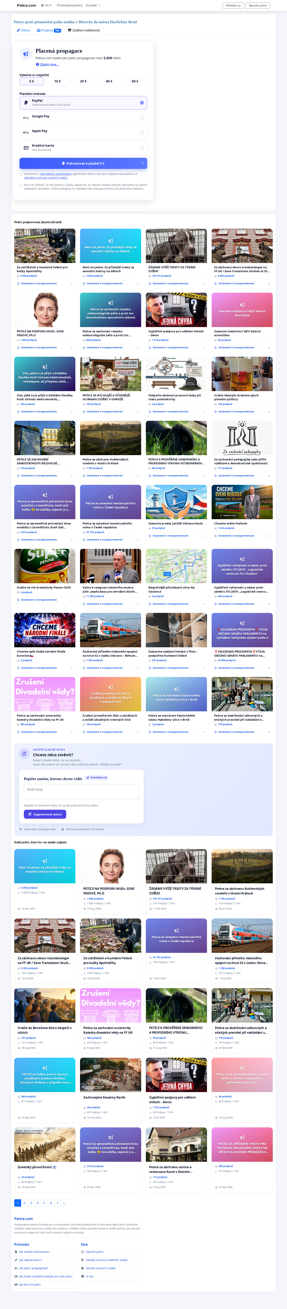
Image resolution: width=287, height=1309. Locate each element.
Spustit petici (258, 5)
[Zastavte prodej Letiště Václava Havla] (176, 512)
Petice (25, 30)
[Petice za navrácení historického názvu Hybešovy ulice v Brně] (176, 706)
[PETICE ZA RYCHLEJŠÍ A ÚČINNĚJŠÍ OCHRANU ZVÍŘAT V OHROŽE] (110, 386)
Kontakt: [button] (92, 5)
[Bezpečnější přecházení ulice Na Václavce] (176, 578)
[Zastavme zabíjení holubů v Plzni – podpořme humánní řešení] (176, 642)
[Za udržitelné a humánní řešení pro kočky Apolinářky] (44, 258)
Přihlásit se (233, 5)
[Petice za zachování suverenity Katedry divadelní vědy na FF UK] (44, 706)
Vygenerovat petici (47, 814)
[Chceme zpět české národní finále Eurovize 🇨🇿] (44, 642)
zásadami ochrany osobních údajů (45, 177)
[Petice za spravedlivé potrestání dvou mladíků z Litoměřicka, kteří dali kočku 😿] (44, 514)
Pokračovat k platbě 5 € (85, 163)
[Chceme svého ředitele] (242, 512)
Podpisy (50, 30)
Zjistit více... (49, 64)
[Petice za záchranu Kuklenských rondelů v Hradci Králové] (110, 450)
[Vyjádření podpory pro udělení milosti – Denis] (176, 322)
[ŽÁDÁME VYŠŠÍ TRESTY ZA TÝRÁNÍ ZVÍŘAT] (176, 258)
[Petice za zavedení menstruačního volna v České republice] (110, 514)
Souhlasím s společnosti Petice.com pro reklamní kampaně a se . (80, 175)
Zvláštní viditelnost (86, 30)
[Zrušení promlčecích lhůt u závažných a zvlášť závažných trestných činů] (110, 706)
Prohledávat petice (70, 5)
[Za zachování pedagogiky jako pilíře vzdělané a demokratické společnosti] (242, 450)
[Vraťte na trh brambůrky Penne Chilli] (44, 576)
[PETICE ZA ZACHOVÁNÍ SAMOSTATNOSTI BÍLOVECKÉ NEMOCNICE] (44, 450)
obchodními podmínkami (56, 174)
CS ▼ (48, 5)
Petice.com (26, 5)
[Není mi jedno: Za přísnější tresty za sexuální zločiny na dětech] (110, 258)
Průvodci (21, 1244)
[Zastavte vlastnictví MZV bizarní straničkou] (242, 322)
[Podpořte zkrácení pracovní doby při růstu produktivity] (176, 386)
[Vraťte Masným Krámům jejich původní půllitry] (242, 386)
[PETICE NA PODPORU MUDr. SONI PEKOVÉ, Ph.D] (44, 322)
